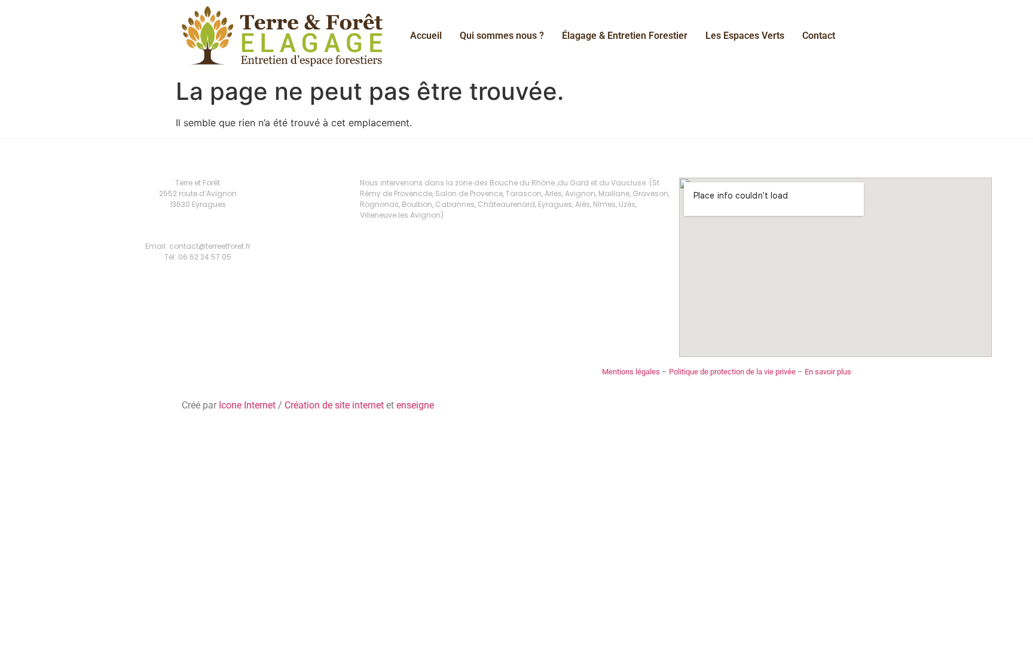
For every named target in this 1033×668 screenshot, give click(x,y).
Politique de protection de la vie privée (732, 371)
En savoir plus (828, 371)
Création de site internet (334, 405)
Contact (818, 35)
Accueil (426, 35)
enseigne (415, 405)
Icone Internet (247, 405)
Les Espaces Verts (744, 35)
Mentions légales (631, 371)
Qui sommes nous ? (502, 35)
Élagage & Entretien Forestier (624, 35)
